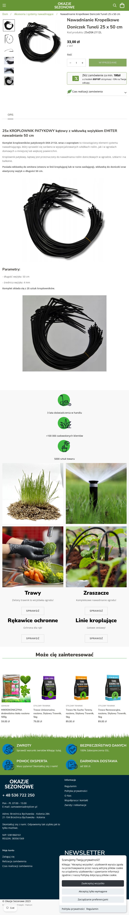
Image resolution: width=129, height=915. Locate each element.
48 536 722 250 (20, 795)
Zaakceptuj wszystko (92, 883)
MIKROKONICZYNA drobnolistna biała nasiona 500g (15, 713)
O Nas (67, 795)
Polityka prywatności (73, 908)
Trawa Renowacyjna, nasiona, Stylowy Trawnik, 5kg (112, 713)
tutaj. (59, 750)
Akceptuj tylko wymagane (93, 891)
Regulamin (92, 908)
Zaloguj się (8, 856)
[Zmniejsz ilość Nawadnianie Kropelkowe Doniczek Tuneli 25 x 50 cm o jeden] (70, 63)
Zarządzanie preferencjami (93, 899)
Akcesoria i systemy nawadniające (33, 14)
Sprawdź (32, 610)
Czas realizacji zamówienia (17, 866)
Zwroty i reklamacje (75, 805)
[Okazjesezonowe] (64, 5)
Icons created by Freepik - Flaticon (17, 905)
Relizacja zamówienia (14, 861)
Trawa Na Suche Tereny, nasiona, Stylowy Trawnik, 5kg (80, 713)
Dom (5, 14)
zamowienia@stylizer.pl (24, 806)
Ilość (69, 54)
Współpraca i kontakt (76, 800)
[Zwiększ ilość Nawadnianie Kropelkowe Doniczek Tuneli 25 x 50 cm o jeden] (82, 63)
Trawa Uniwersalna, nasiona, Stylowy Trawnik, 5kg (47, 713)
